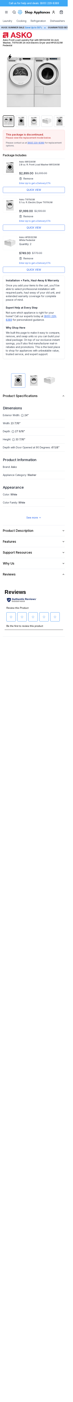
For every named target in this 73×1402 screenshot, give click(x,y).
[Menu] (6, 12)
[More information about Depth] (13, 431)
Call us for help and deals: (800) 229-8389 (34, 3)
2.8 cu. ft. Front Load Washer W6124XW (39, 164)
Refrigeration (38, 20)
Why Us (8, 563)
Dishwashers (57, 20)
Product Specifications (20, 396)
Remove (28, 178)
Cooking (21, 20)
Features (9, 541)
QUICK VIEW (34, 189)
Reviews (9, 574)
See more (32, 517)
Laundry (7, 20)
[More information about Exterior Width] (22, 415)
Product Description (18, 530)
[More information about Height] (13, 439)
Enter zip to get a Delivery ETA (34, 183)
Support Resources (17, 552)
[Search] (14, 12)
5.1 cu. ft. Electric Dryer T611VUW (36, 202)
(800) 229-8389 (35, 142)
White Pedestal (27, 240)
